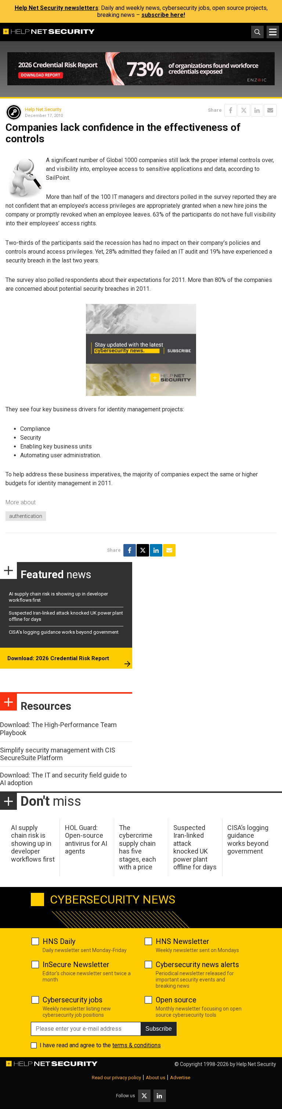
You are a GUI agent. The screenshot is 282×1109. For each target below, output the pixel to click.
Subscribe (158, 1029)
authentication (25, 516)
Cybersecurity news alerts (197, 964)
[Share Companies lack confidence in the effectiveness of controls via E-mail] (270, 110)
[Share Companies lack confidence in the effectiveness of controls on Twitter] (244, 110)
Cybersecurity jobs (72, 999)
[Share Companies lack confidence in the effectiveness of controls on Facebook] (230, 110)
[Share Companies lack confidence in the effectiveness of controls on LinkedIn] (257, 110)
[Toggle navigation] (273, 32)
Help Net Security (43, 109)
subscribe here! (163, 14)
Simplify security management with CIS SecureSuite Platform (57, 754)
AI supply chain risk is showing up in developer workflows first (33, 843)
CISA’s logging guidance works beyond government (64, 632)
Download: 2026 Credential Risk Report (58, 658)
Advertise (180, 1077)
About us (155, 1077)
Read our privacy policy (116, 1077)
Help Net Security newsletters (56, 7)
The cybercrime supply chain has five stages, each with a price (137, 847)
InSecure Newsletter (76, 964)
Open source (176, 999)
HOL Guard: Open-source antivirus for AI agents (86, 839)
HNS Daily (59, 941)
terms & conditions (136, 1045)
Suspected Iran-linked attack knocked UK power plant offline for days (195, 847)
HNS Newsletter (182, 941)
